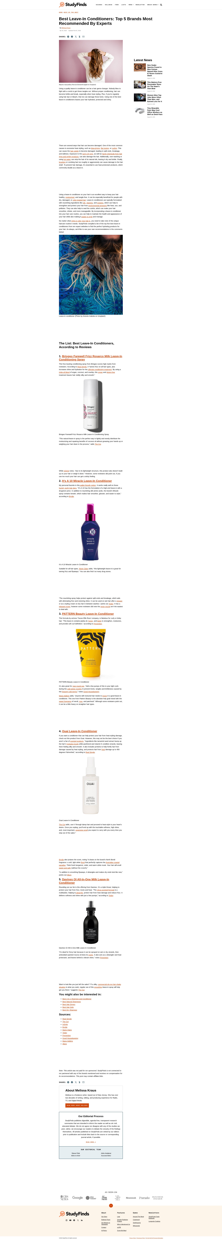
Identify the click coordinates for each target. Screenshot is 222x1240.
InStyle (66, 471)
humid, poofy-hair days (68, 488)
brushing (62, 162)
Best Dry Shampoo (69, 1010)
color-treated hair (79, 200)
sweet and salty (65, 868)
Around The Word (138, 1216)
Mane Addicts (64, 696)
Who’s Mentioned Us (123, 1224)
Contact (103, 1227)
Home (61, 12)
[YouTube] (70, 1220)
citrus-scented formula (105, 890)
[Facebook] (74, 1220)
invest (104, 696)
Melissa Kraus (66, 28)
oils (84, 203)
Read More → (91, 1142)
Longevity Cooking (154, 1221)
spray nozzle (105, 606)
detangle (79, 893)
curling (114, 148)
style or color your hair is (80, 221)
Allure (69, 875)
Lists (123, 4)
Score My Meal (121, 1230)
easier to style (86, 217)
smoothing (98, 987)
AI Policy (104, 1230)
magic (90, 955)
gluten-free (111, 372)
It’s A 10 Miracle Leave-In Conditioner (87, 480)
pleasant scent (64, 606)
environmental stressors (97, 206)
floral (83, 862)
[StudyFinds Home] (73, 4)
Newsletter (140, 4)
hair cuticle (74, 151)
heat (103, 749)
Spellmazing (137, 1222)
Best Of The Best (71, 12)
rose (80, 701)
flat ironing (105, 148)
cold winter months (74, 689)
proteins (100, 203)
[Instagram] (66, 1220)
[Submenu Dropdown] (133, 4)
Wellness (108, 4)
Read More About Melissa (77, 1105)
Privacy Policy (132, 1238)
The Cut (98, 444)
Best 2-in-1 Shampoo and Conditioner (76, 999)
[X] (78, 1220)
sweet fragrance (65, 701)
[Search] (161, 5)
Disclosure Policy (141, 1238)
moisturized (69, 197)
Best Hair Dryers (68, 1004)
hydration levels (73, 744)
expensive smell (82, 830)
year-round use (78, 686)
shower (119, 601)
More (130, 4)
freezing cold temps (69, 692)
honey (90, 621)
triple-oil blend (64, 372)
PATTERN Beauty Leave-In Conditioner (88, 613)
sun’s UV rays (87, 154)
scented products (77, 741)
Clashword (136, 1219)
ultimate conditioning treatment (100, 369)
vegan (100, 372)
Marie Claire (83, 569)
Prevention (98, 624)
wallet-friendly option (88, 485)
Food (117, 4)
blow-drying (95, 148)
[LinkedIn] (82, 1220)
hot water (67, 159)
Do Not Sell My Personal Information (154, 1238)
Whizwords (136, 1226)
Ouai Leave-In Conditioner (79, 731)
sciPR (119, 1227)
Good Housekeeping (91, 692)
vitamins (89, 203)
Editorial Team (105, 1219)
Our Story (104, 1216)
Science (99, 4)
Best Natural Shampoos (71, 1002)
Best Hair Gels (68, 1007)
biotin (99, 621)
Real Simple (82, 367)
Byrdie (71, 496)
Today (111, 604)
